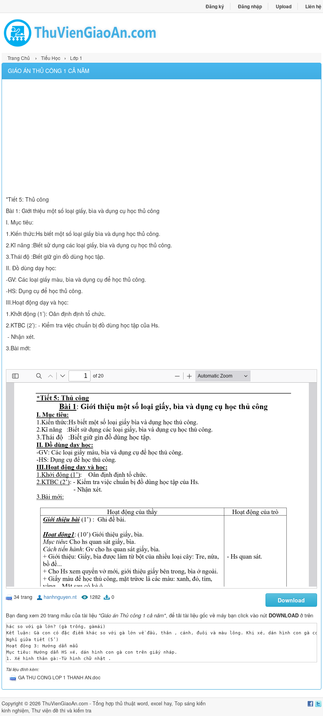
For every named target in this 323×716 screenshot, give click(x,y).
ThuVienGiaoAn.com (65, 703)
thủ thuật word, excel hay (143, 703)
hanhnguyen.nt (60, 596)
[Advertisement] (161, 138)
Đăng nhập (250, 6)
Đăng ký (215, 6)
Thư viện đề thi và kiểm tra (61, 710)
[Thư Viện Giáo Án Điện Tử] (82, 33)
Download (291, 600)
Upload (283, 6)
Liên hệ (313, 6)
